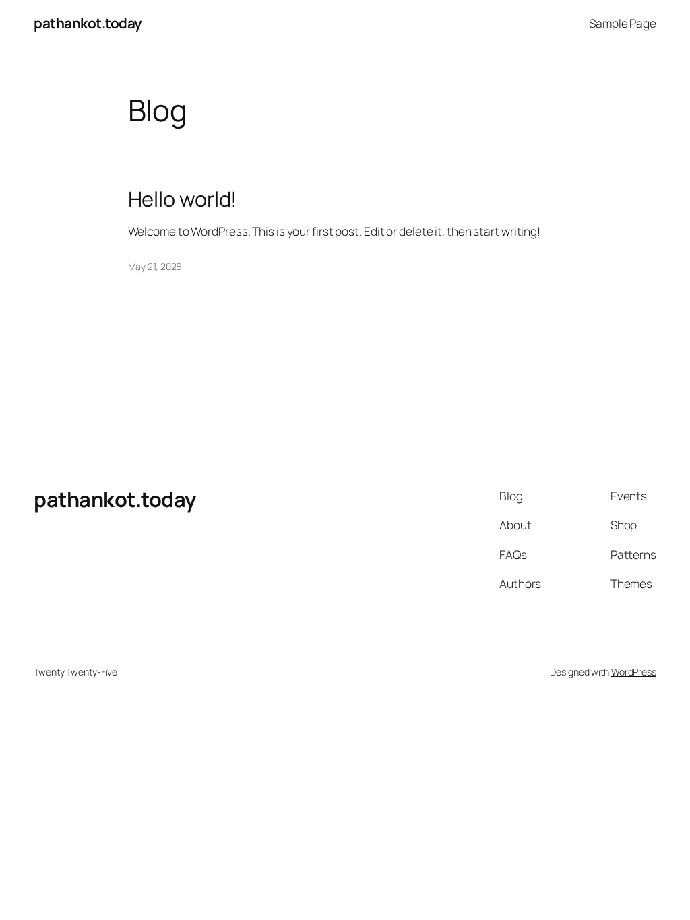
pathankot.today (88, 22)
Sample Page (622, 23)
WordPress (633, 671)
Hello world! (183, 199)
